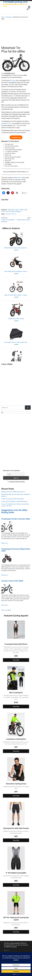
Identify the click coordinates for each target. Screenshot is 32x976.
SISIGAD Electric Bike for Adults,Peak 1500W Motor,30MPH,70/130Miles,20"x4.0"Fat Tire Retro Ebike (16, 248)
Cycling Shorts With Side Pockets (16, 828)
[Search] (28, 407)
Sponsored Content (10, 214)
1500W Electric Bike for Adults (16, 318)
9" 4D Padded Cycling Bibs (16, 873)
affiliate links (17, 177)
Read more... (5, 543)
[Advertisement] (17, 33)
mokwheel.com (6, 123)
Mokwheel (9, 17)
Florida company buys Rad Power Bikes (12, 499)
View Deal (16, 660)
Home (3, 17)
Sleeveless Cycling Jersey (16, 784)
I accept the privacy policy (16, 482)
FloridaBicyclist (9, 73)
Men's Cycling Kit (16, 693)
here (27, 172)
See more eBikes (6, 610)
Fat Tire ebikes (10, 211)
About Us (6, 950)
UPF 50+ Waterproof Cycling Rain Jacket (16, 919)
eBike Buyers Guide (13, 210)
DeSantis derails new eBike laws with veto (13, 492)
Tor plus (13, 80)
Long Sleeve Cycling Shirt (16, 739)
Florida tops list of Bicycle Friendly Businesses (14, 501)
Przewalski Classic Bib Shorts (16, 644)
